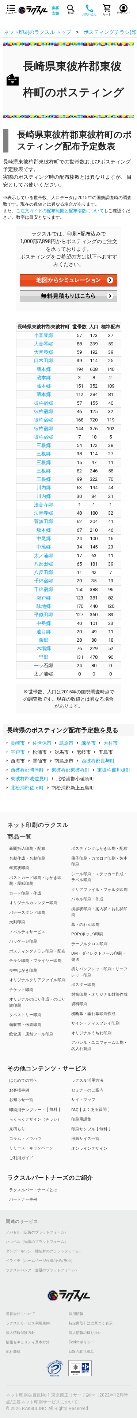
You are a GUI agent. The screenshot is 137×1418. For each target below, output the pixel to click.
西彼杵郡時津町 (27, 770)
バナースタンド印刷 (27, 912)
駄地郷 (44, 606)
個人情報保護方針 (20, 1333)
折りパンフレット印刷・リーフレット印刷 (99, 972)
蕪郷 (43, 640)
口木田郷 (43, 360)
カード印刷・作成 (25, 893)
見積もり (17, 1128)
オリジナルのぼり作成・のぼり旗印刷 (37, 1002)
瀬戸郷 (44, 598)
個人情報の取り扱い (85, 1333)
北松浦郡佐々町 (27, 788)
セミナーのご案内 (87, 1090)
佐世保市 (42, 743)
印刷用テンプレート (33, 1109)
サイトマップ (83, 1099)
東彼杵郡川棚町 (113, 770)
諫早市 (88, 743)
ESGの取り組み (81, 1352)
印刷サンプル (89, 1129)
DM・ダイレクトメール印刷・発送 (98, 956)
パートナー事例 (23, 1199)
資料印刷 (79, 1004)
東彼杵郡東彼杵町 (71, 770)
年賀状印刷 (19, 868)
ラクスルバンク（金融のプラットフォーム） (42, 1270)
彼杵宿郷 (43, 403)
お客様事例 (19, 1090)
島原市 (66, 743)
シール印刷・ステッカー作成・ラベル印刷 (99, 877)
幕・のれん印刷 (85, 924)
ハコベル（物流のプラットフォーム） (37, 1242)
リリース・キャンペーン (31, 1148)
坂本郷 (44, 530)
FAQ (89, 1109)
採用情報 (76, 1314)
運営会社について (20, 1314)
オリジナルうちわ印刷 (91, 1033)
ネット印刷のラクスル (38, 824)
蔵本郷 (44, 369)
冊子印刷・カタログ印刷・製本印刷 (99, 861)
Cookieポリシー (81, 1342)
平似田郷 (43, 614)
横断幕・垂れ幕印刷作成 (93, 1013)
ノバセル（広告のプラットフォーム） (37, 1232)
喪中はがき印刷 (23, 970)
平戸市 (18, 752)
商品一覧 (19, 836)
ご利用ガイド (21, 1158)
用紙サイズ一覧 (85, 1138)
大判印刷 (17, 922)
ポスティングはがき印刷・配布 (99, 848)
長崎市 (18, 743)
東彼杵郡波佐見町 (30, 778)
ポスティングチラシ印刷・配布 (37, 951)
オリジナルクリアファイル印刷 (37, 980)
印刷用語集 (81, 1119)
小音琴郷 (43, 335)
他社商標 (13, 1352)
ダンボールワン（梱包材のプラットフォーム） (44, 1251)
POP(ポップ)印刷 (87, 934)
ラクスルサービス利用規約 (28, 1323)
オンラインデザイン (89, 1148)
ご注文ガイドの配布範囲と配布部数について (60, 210)
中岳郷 (44, 623)
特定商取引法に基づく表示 (91, 1323)
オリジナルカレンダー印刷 (33, 902)
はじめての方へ (23, 1080)
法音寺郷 (43, 504)
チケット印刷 (21, 989)
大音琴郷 (43, 343)
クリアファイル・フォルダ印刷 (99, 889)
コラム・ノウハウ (25, 1138)
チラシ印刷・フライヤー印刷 (35, 960)
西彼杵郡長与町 (98, 761)
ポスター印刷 (83, 984)
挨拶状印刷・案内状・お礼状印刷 (99, 912)
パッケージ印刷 (23, 941)
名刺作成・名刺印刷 (27, 858)
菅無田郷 (43, 521)
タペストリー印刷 (25, 1015)
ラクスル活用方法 (87, 1080)
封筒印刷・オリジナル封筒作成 (99, 994)
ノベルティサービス (27, 932)
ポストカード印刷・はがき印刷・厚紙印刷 (35, 880)
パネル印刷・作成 (87, 899)
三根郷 (44, 445)
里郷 (43, 657)
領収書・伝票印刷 (25, 1024)
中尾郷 (44, 538)
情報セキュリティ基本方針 (28, 1342)
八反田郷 (43, 564)
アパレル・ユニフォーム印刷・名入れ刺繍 (99, 1045)
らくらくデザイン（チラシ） (35, 1119)
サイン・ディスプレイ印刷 (95, 1023)
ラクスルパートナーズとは (33, 1190)
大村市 (110, 743)
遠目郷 (44, 631)
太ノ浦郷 (43, 555)
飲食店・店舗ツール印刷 (31, 1034)
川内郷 (44, 487)
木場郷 (44, 648)
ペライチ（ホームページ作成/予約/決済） (40, 1261)
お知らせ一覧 (21, 1099)
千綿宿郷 (43, 580)
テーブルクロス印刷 (89, 944)
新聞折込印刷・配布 (27, 848)
